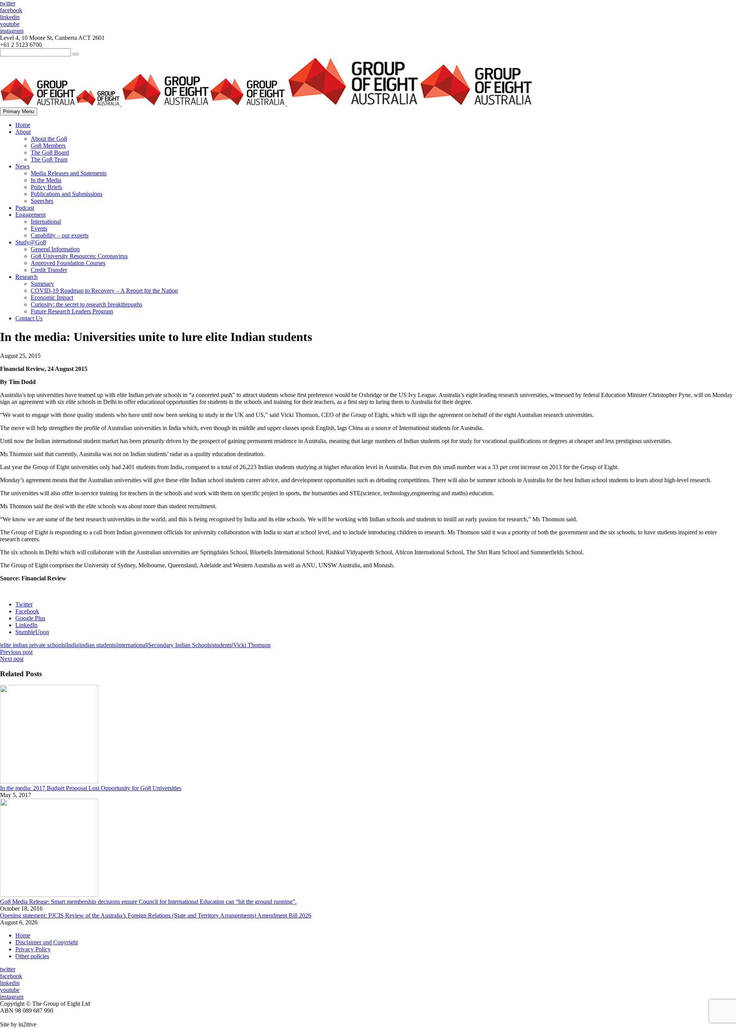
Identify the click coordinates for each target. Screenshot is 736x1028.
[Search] (75, 54)
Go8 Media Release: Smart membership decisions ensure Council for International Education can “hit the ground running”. (148, 901)
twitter (7, 3)
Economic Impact (52, 297)
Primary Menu (18, 111)
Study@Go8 (30, 242)
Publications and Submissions (66, 194)
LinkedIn (26, 625)
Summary (42, 283)
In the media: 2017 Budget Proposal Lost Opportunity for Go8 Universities (90, 788)
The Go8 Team (49, 159)
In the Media (46, 180)
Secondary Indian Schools (179, 645)
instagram (11, 31)
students (222, 645)
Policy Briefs (46, 187)
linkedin (10, 17)
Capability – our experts (60, 235)
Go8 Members (48, 145)
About (23, 131)
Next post (11, 659)
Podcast (24, 207)
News (22, 166)
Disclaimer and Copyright (46, 942)
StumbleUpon (32, 632)
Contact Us (29, 318)
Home (22, 125)
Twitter (24, 604)
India (72, 645)
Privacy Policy (33, 949)
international (132, 645)
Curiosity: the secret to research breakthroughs (86, 304)
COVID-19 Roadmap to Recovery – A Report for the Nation (104, 290)
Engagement (30, 214)
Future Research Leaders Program (72, 311)
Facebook (27, 611)
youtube (10, 24)
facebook (11, 10)
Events (39, 228)
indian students (98, 645)
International (46, 221)
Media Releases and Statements (69, 173)
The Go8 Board (50, 152)
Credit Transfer (49, 270)
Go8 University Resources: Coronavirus (79, 256)
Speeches (42, 201)
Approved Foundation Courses (68, 263)
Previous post (16, 652)
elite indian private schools (33, 645)
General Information (55, 249)
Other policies (32, 956)
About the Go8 (49, 138)
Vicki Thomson (252, 645)
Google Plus (30, 618)
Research (26, 276)
